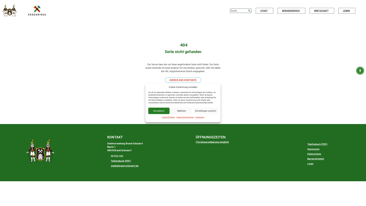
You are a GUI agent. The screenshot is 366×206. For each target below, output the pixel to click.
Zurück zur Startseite (183, 80)
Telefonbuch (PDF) (121, 161)
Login (310, 163)
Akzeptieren (158, 111)
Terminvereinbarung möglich (212, 142)
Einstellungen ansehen (205, 111)
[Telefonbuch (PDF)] (108, 161)
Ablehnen (181, 111)
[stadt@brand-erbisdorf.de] (108, 166)
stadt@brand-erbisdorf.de (125, 166)
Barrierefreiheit (315, 159)
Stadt (264, 10)
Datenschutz (314, 154)
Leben (346, 10)
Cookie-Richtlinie (168, 117)
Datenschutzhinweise (185, 117)
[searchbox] (240, 11)
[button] (249, 11)
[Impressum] (305, 149)
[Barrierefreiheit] (305, 159)
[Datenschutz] (305, 154)
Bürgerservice (291, 10)
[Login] (305, 163)
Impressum (199, 117)
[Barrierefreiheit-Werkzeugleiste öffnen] (360, 70)
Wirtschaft (321, 10)
